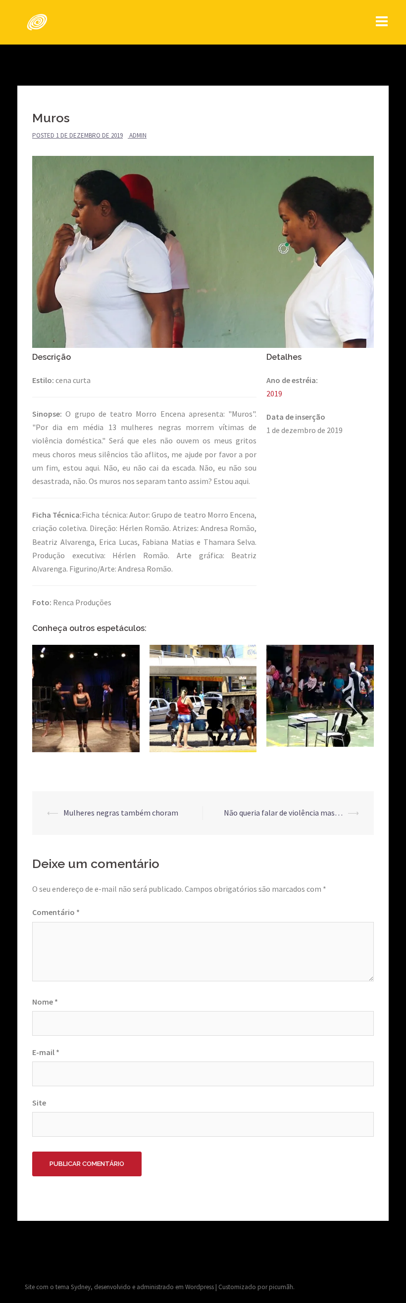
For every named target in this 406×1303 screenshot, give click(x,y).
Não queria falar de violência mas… (283, 813)
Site (39, 1103)
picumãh (281, 1287)
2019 (274, 393)
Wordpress (199, 1287)
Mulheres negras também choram (120, 813)
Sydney (81, 1287)
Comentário (56, 912)
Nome (45, 1002)
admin (138, 135)
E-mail (45, 1052)
